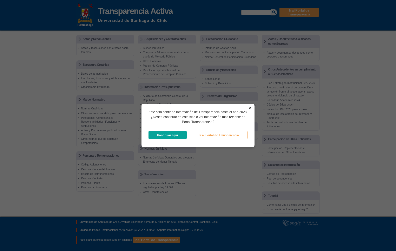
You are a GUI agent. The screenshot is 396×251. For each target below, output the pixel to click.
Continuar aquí (167, 135)
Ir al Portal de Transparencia (219, 135)
